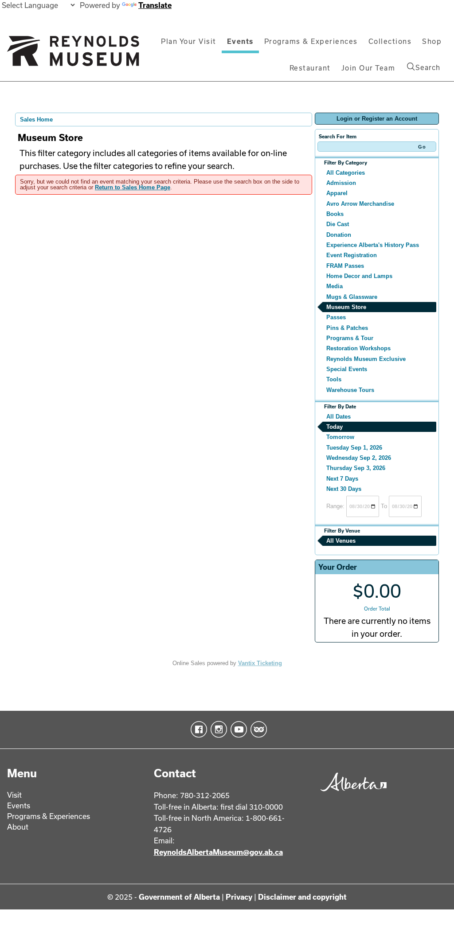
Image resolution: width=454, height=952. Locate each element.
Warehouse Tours (350, 390)
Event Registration (351, 255)
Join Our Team (368, 68)
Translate (155, 5)
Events (240, 41)
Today (334, 426)
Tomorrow (340, 437)
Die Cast (337, 224)
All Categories (345, 172)
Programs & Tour (349, 338)
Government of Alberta (179, 897)
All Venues (341, 540)
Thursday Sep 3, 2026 (355, 468)
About (17, 827)
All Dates (338, 416)
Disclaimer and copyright (302, 897)
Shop (432, 41)
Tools (333, 379)
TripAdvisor (257, 729)
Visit (14, 795)
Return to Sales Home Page (132, 187)
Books (335, 214)
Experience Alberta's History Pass (372, 245)
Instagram (217, 729)
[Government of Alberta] (351, 793)
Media (334, 286)
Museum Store (346, 307)
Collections (390, 41)
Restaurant (310, 68)
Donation (338, 234)
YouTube (237, 729)
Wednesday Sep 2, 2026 (358, 457)
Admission (341, 183)
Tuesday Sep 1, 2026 (354, 447)
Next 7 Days (342, 478)
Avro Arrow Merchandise (360, 203)
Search (427, 67)
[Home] (73, 54)
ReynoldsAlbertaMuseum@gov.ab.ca (218, 852)
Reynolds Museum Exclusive (366, 359)
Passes (336, 317)
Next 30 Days (343, 489)
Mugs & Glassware (351, 297)
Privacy (239, 897)
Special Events (346, 369)
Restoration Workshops (358, 348)
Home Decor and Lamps (359, 276)
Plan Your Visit (188, 41)
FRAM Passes (345, 265)
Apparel (337, 193)
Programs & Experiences (311, 41)
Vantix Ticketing (260, 663)
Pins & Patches (347, 328)
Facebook (197, 729)
